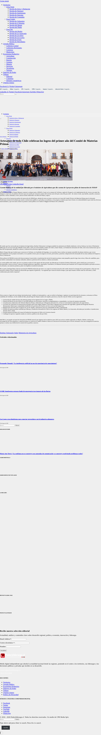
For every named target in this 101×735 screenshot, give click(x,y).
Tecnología (10, 68)
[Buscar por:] (7, 425)
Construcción (11, 58)
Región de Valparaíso (17, 21)
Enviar (17, 719)
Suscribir (5, 727)
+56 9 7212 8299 (6, 673)
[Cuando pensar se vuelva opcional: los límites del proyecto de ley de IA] (8, 510)
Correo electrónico (7, 643)
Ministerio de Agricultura (27, 333)
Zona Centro (10, 19)
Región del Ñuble (15, 27)
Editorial (9, 76)
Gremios (9, 62)
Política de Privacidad (10, 695)
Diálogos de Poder (9, 72)
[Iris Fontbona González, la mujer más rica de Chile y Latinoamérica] (8, 542)
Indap (16, 333)
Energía (9, 60)
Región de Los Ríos (16, 35)
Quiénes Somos (8, 83)
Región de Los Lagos (16, 38)
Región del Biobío (15, 31)
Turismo (9, 70)
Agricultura (10, 56)
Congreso (9, 50)
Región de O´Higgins (16, 23)
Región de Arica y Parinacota (19, 9)
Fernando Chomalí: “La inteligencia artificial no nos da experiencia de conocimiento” (28, 363)
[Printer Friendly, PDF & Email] (4, 330)
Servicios (9, 66)
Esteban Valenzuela (7, 333)
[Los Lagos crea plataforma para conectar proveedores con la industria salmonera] (17, 415)
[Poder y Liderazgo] (31, 110)
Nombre (3, 647)
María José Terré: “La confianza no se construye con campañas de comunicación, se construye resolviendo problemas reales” (41, 453)
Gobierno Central (12, 46)
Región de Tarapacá (16, 11)
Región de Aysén (15, 40)
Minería (9, 64)
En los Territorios (3, 136)
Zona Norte (10, 7)
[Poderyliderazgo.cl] (12, 660)
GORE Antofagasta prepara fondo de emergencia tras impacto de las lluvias (25, 391)
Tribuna (6, 74)
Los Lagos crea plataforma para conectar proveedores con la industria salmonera (27, 419)
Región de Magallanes (17, 42)
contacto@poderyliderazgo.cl (10, 670)
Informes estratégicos (13, 81)
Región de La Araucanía (18, 33)
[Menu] (0, 118)
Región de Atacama (16, 15)
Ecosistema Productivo (11, 54)
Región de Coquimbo (16, 17)
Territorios (6, 5)
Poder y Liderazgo (5, 148)
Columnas (9, 78)
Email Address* (5, 639)
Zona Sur (9, 29)
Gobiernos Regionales (14, 48)
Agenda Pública (8, 44)
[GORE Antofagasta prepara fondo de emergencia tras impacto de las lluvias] (17, 387)
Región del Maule (15, 25)
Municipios (10, 52)
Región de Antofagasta (17, 13)
